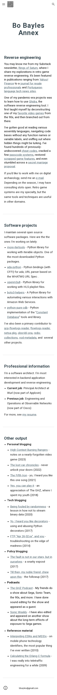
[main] (28, 29)
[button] (3, 4)
